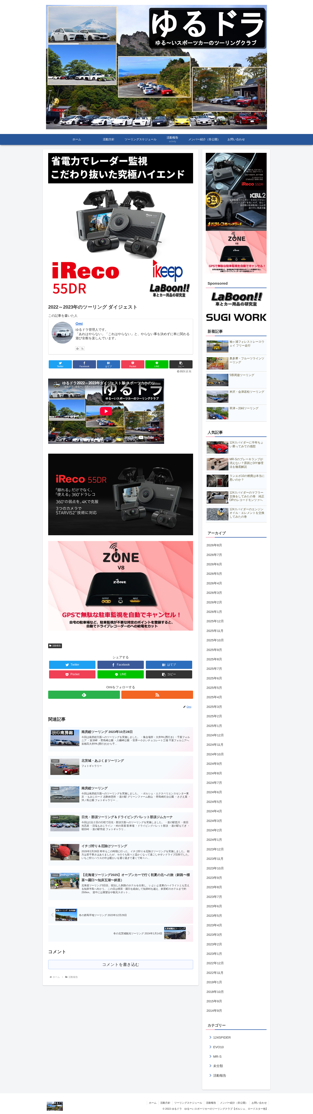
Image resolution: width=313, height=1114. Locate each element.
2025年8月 (214, 659)
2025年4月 (214, 697)
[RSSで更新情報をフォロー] (82, 348)
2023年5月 (214, 915)
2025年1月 (214, 725)
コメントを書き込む (120, 964)
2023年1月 (214, 954)
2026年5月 (214, 573)
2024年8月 (214, 773)
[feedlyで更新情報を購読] (77, 348)
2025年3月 (214, 706)
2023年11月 (215, 859)
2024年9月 (214, 764)
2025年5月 (214, 688)
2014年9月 (214, 1010)
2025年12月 (215, 621)
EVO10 (218, 1047)
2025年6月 (214, 678)
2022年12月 (215, 963)
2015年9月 (214, 1001)
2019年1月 (214, 982)
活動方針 (165, 1102)
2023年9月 (214, 878)
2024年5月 (214, 801)
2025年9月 (214, 649)
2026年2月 (214, 602)
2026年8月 (214, 545)
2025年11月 (215, 630)
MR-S (217, 1056)
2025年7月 (214, 669)
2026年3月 (214, 593)
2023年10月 (215, 868)
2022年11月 (215, 972)
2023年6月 (214, 906)
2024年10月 (215, 754)
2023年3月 (214, 934)
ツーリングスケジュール (188, 1102)
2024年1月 (214, 839)
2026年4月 (214, 583)
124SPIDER (222, 1037)
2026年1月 (214, 612)
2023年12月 (215, 849)
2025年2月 (214, 716)
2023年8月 (214, 887)
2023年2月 (214, 944)
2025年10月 (215, 640)
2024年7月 (214, 783)
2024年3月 (214, 820)
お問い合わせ (259, 1102)
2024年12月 (215, 735)
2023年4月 (214, 925)
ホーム (152, 1102)
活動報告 (56, 645)
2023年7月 (214, 896)
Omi (79, 324)
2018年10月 (215, 991)
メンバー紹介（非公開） (234, 1102)
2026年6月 (214, 564)
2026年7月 (214, 554)
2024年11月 (215, 744)
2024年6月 (214, 792)
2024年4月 (214, 811)
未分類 (218, 1066)
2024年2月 (214, 830)
